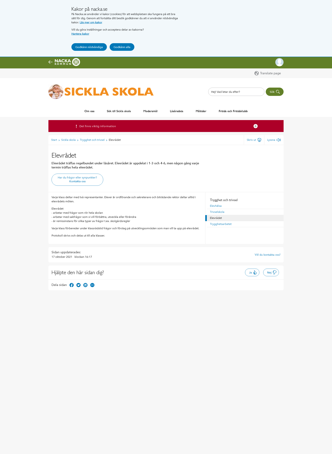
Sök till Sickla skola (119, 111)
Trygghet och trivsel (224, 200)
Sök (272, 91)
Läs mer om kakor (91, 22)
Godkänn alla (122, 47)
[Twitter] (78, 284)
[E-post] (92, 284)
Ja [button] (250, 272)
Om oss (89, 111)
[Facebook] (72, 284)
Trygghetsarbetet (221, 224)
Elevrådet (216, 218)
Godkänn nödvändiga (89, 47)
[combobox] (236, 92)
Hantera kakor (80, 33)
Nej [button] (269, 272)
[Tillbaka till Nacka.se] (64, 62)
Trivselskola (217, 212)
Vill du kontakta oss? (267, 254)
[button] (279, 62)
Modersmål (150, 111)
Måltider (201, 111)
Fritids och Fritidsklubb (233, 111)
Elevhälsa (216, 205)
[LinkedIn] (85, 284)
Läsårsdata (176, 111)
